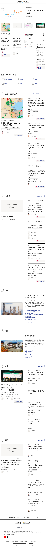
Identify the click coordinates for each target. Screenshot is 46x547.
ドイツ (36, 223)
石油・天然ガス (29, 16)
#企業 (29, 155)
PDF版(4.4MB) (40, 161)
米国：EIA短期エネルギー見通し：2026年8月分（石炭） (35, 502)
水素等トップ (40, 196)
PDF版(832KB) (6, 55)
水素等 (3, 219)
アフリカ (37, 200)
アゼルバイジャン (38, 166)
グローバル (32, 31)
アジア (36, 221)
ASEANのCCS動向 (29, 313)
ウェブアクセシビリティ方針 (34, 541)
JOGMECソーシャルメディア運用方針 (20, 543)
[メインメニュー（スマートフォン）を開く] (44, 1)
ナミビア (42, 201)
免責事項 (8, 541)
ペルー (39, 370)
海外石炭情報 (18, 48)
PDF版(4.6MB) (40, 241)
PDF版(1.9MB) (40, 119)
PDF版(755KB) (41, 68)
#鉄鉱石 (32, 398)
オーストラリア (20, 35)
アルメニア (37, 168)
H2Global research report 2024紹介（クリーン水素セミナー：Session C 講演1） (36, 269)
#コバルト (42, 55)
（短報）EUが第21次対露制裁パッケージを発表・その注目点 (36, 126)
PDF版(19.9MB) (40, 139)
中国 (44, 35)
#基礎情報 (30, 133)
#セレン (37, 56)
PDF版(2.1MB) (40, 261)
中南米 (21, 384)
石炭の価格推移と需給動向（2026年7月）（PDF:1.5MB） (28, 36)
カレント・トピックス (28, 42)
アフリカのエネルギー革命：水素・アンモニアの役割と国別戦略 (36, 206)
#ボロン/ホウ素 (38, 59)
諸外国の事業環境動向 (30, 317)
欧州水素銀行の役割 (7, 216)
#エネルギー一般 (4, 48)
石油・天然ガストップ (38, 94)
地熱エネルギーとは (29, 350)
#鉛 (30, 412)
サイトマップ (31, 543)
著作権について (15, 541)
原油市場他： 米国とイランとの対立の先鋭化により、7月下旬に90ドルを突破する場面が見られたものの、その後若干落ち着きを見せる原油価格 (36, 104)
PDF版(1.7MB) (40, 281)
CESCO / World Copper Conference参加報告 (40, 46)
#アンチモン (38, 55)
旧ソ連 (39, 123)
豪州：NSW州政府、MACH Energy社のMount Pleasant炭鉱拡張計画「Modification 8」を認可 (36, 485)
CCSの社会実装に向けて (30, 319)
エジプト (41, 200)
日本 (39, 221)
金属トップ (40, 366)
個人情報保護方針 (23, 541)
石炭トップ (40, 440)
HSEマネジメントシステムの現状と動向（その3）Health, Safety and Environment (36, 147)
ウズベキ (42, 168)
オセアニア (20, 31)
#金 (38, 54)
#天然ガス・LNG (38, 181)
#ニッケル (38, 58)
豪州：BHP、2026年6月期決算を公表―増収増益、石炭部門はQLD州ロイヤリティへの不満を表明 (17, 42)
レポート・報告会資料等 (11, 219)
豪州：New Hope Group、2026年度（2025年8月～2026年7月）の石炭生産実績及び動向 (36, 465)
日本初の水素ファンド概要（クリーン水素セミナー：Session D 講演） (36, 249)
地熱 (28, 517)
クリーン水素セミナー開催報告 (35, 225)
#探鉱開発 (3, 49)
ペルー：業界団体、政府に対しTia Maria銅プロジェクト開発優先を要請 (36, 391)
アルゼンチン (44, 40)
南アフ (36, 203)
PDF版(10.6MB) (40, 187)
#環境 (37, 229)
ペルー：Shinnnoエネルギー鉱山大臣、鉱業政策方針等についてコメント (36, 374)
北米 (36, 499)
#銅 (36, 54)
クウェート (9, 35)
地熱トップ (27, 357)
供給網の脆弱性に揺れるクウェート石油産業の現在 (5, 40)
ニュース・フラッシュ (35, 378)
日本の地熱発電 (28, 351)
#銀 (40, 54)
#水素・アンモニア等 (39, 211)
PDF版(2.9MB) (40, 217)
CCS (24, 517)
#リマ (36, 380)
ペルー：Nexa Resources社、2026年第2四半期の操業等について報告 (36, 406)
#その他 (32, 380)
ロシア (42, 123)
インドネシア (44, 33)
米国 (38, 499)
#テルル (40, 56)
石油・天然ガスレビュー (33, 153)
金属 (37, 51)
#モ (42, 59)
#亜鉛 (32, 412)
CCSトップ (27, 322)
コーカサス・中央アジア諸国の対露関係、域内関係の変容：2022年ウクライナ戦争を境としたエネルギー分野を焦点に (36, 172)
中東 (9, 33)
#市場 (29, 113)
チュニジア (37, 201)
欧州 (36, 123)
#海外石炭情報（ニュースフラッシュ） (17, 50)
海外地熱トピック (29, 353)
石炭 (14, 48)
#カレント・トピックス (28, 44)
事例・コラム (28, 354)
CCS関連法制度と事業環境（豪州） (33, 310)
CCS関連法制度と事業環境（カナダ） (33, 312)
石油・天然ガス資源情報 (5, 46)
